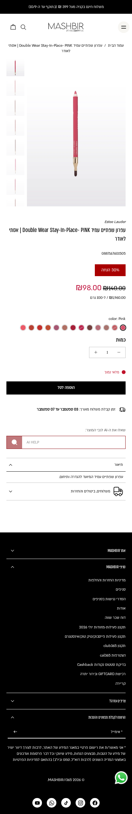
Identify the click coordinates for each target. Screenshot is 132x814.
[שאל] (14, 442)
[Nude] (114, 327)
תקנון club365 (114, 645)
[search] (23, 27)
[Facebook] (95, 803)
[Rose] (98, 327)
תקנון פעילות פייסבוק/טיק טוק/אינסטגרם (95, 636)
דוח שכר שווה (115, 617)
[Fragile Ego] (31, 327)
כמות (121, 340)
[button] (66, 388)
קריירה (120, 683)
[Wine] (56, 327)
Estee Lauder (115, 221)
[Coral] (23, 327)
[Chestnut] (89, 327)
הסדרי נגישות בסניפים (109, 599)
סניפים (121, 589)
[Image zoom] (76, 132)
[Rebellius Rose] (73, 327)
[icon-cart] (13, 27)
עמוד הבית (116, 45)
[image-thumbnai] (15, 67)
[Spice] (64, 327)
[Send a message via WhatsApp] (121, 777)
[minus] (118, 352)
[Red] (48, 327)
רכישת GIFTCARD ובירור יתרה (103, 674)
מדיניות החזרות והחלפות (107, 580)
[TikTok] (66, 803)
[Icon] (106, 327)
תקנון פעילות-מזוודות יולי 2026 (102, 627)
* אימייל (116, 732)
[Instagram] (80, 803)
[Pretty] (81, 327)
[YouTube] (37, 803)
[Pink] (123, 327)
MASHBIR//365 (60, 780)
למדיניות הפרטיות (26, 759)
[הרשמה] (15, 731)
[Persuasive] (39, 327)
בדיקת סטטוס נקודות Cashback (101, 664)
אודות (121, 608)
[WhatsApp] (51, 803)
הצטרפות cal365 (113, 655)
